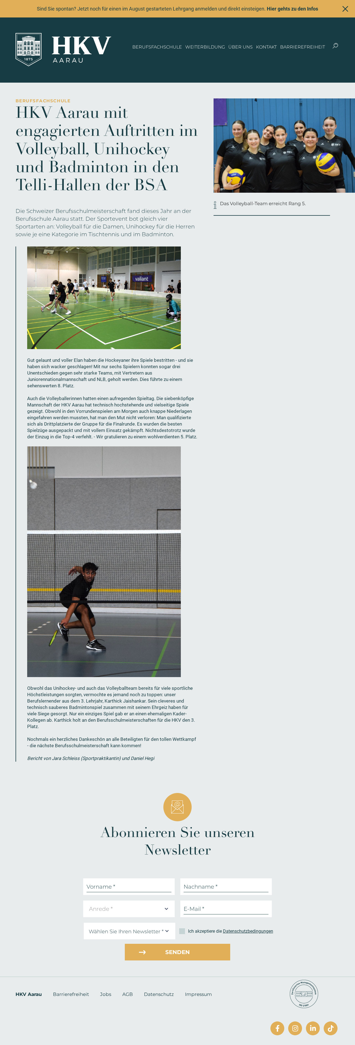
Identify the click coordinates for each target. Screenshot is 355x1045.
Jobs (105, 994)
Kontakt (266, 47)
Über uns (240, 47)
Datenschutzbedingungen (248, 931)
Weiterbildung (205, 47)
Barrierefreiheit (302, 47)
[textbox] (102, 909)
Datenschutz (159, 994)
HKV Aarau (29, 994)
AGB (127, 994)
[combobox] (129, 909)
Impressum (198, 994)
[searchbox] (131, 931)
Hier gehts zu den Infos (292, 9)
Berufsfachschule (157, 47)
